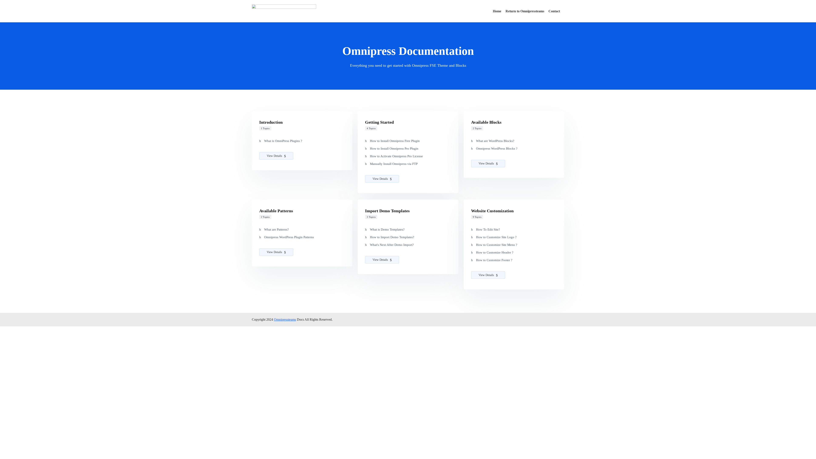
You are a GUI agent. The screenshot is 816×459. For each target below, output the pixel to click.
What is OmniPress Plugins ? (283, 141)
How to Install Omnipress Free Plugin (395, 141)
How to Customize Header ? (494, 252)
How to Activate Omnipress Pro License (396, 156)
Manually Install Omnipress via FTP (394, 164)
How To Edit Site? (488, 229)
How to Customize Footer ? (494, 260)
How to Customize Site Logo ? (496, 237)
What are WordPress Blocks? (495, 141)
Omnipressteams (285, 319)
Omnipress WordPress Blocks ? (496, 148)
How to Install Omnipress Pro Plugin (394, 148)
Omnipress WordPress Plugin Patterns (289, 237)
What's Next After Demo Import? (392, 244)
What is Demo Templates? (387, 229)
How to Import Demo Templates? (392, 237)
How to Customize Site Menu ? (496, 244)
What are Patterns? (276, 229)
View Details (275, 155)
